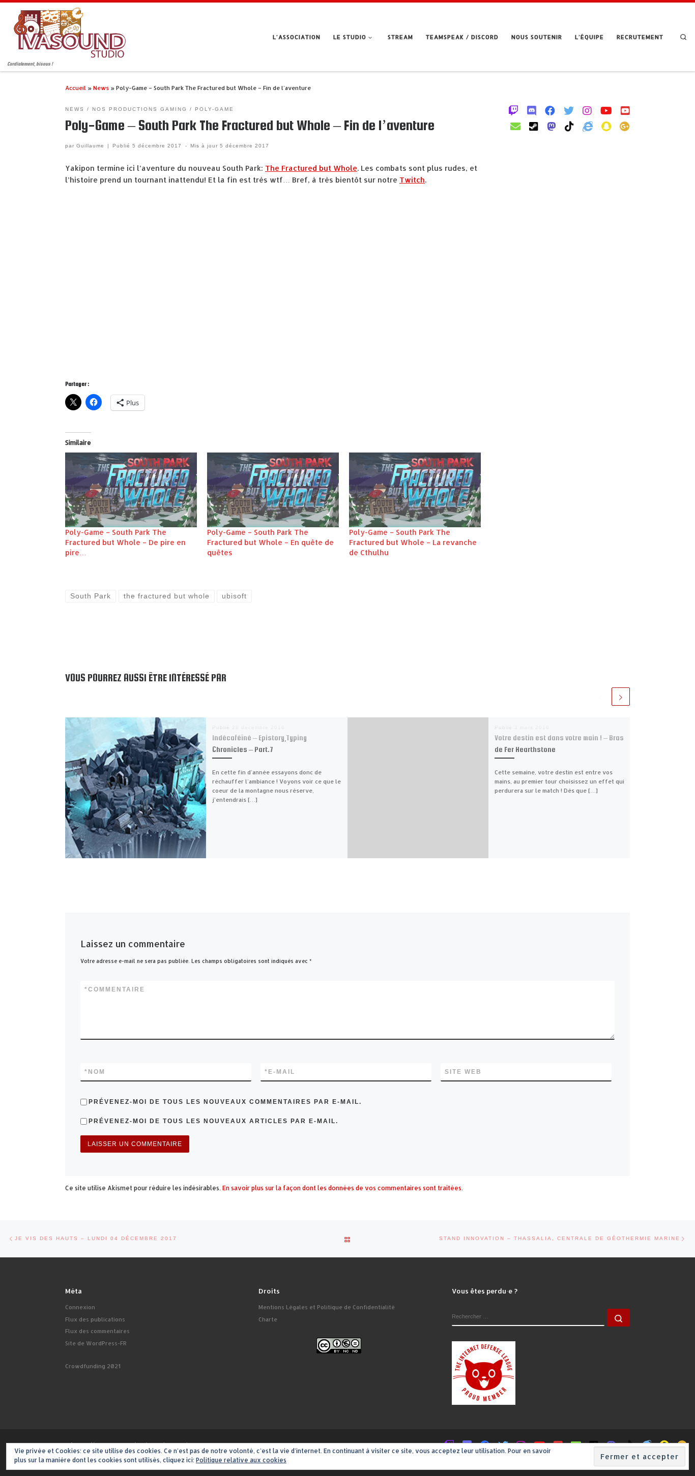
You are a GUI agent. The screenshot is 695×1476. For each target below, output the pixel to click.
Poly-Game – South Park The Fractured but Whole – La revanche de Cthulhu (413, 542)
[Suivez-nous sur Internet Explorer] (588, 126)
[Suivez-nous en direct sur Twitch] (513, 110)
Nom (94, 1071)
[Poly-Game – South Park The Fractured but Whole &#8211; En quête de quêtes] (273, 490)
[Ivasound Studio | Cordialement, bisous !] (70, 31)
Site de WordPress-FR (96, 1343)
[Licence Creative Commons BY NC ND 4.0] (338, 1344)
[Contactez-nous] (515, 126)
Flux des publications (95, 1319)
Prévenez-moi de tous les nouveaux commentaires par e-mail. (225, 1101)
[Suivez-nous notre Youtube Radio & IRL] (625, 110)
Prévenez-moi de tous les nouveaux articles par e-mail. (213, 1121)
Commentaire (114, 989)
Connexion (80, 1307)
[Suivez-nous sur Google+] (625, 126)
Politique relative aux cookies (241, 1460)
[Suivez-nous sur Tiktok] (569, 126)
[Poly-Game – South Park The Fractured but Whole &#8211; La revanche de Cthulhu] (415, 490)
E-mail (280, 1071)
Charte (267, 1319)
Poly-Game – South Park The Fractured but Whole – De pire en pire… (125, 542)
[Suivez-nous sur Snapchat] (606, 126)
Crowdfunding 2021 (93, 1366)
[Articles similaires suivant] (621, 696)
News (101, 88)
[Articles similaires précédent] (601, 696)
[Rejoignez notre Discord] (531, 110)
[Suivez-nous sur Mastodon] (551, 126)
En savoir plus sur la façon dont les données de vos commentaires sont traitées (341, 1188)
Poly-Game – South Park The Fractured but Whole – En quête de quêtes (270, 542)
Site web (463, 1071)
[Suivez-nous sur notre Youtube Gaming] (606, 110)
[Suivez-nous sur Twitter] (569, 110)
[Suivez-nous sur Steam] (533, 126)
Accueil (75, 88)
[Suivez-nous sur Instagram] (587, 110)
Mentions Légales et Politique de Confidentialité (326, 1307)
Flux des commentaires (97, 1331)
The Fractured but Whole (311, 168)
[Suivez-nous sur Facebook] (550, 110)
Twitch (412, 180)
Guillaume (90, 145)
